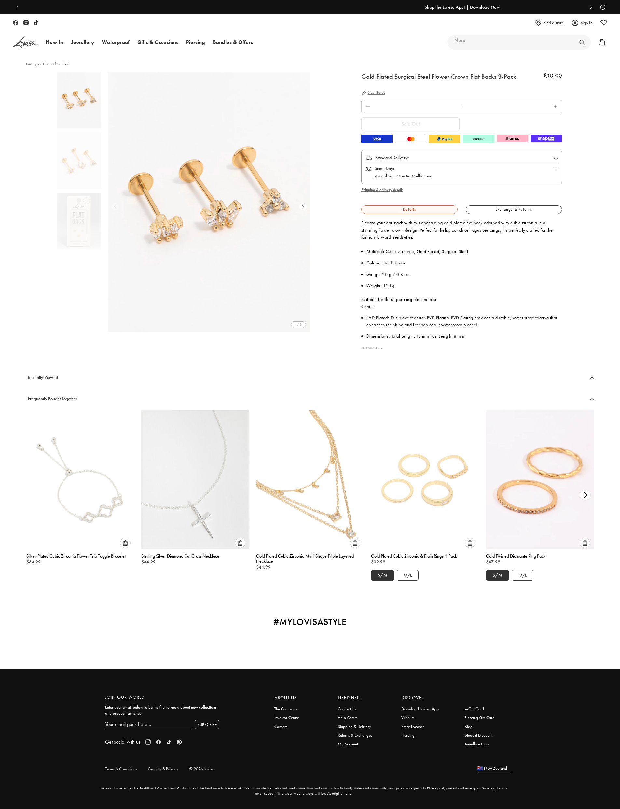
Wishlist (407, 717)
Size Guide (376, 93)
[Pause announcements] (601, 7)
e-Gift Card (474, 709)
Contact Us (347, 709)
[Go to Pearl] (581, 42)
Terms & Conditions (121, 769)
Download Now (375, 7)
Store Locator (412, 726)
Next (303, 207)
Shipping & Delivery (354, 726)
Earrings (33, 63)
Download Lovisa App (420, 709)
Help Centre (348, 717)
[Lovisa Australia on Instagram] (26, 22)
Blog (469, 726)
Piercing (408, 735)
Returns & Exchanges (355, 735)
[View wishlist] (603, 22)
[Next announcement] (589, 7)
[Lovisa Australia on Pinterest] (179, 742)
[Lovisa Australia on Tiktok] (36, 22)
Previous (115, 207)
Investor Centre (286, 717)
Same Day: (384, 168)
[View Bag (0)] (600, 42)
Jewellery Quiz (477, 744)
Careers (280, 726)
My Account (348, 744)
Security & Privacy (163, 769)
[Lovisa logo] (25, 42)
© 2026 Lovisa (201, 769)
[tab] (409, 209)
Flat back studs (54, 63)
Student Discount (478, 735)
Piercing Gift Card (480, 717)
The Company (285, 709)
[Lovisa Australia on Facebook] (15, 22)
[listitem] (209, 202)
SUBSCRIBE (207, 724)
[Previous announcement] (19, 7)
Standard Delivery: (392, 157)
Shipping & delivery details (382, 189)
